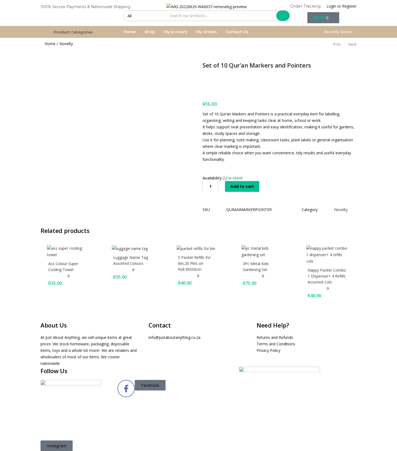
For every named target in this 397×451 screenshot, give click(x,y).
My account (175, 31)
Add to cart (242, 186)
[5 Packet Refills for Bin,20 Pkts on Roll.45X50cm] (196, 248)
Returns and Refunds (275, 337)
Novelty (66, 43)
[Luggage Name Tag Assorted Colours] (130, 248)
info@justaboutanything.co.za (174, 337)
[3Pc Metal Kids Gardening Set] (263, 250)
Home (130, 31)
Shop (149, 31)
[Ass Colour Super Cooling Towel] (69, 250)
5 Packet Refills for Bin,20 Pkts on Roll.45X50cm (194, 263)
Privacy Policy (268, 350)
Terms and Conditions (276, 343)
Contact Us (237, 31)
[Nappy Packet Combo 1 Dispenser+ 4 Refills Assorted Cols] (328, 254)
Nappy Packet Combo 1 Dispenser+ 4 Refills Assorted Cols (327, 276)
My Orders (206, 31)
